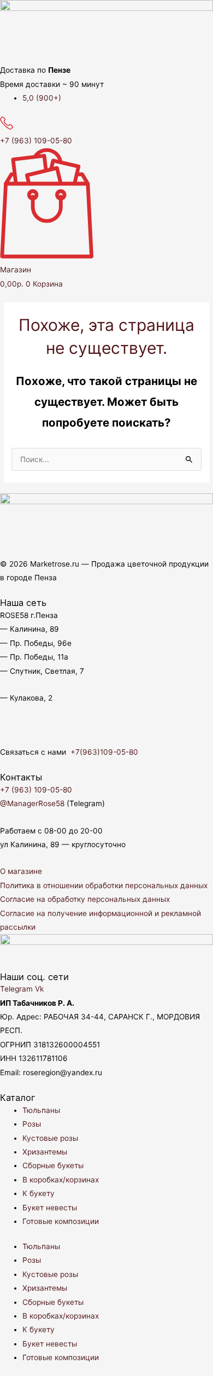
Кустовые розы (50, 1138)
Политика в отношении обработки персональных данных (104, 885)
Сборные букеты (53, 1165)
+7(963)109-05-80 (104, 752)
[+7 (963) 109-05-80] (6, 127)
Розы (31, 1124)
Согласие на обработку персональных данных (85, 899)
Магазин (15, 269)
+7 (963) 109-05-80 (36, 140)
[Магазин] (47, 256)
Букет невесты (49, 1207)
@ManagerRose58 (32, 803)
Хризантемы (44, 1151)
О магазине (21, 871)
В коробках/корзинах (60, 1179)
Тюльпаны (41, 1110)
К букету (38, 1193)
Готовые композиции (60, 1221)
